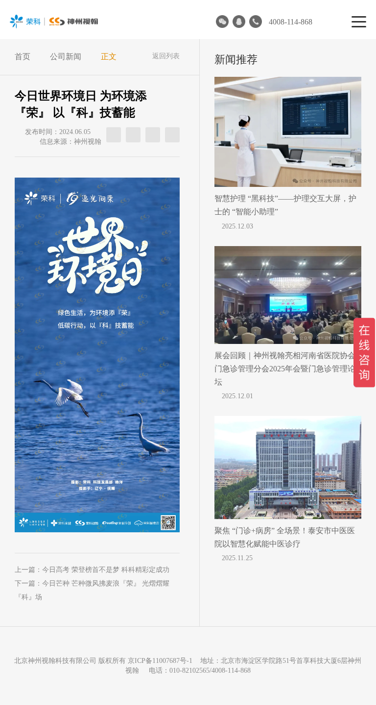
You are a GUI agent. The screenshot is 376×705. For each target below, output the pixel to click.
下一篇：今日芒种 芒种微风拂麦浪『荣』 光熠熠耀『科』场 (92, 590)
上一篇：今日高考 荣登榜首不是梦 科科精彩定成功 (92, 569)
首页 (22, 56)
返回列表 (166, 56)
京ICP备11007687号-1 (160, 660)
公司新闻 (65, 56)
